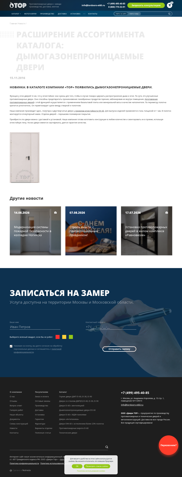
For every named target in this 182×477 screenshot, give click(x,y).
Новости (13, 428)
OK (77, 466)
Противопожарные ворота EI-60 (73, 428)
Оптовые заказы (42, 401)
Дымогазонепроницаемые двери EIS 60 (77, 410)
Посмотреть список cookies (97, 466)
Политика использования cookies (55, 463)
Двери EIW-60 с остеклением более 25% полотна (81, 423)
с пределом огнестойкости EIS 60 (89, 111)
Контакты (14, 432)
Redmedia (26, 470)
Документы (15, 419)
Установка (40, 414)
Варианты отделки (43, 428)
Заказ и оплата (42, 396)
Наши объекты (16, 414)
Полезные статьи (43, 432)
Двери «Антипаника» (69, 419)
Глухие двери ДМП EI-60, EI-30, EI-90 (75, 396)
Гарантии (39, 419)
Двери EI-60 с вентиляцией (71, 405)
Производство (41, 405)
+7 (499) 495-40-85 (116, 3)
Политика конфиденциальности (24, 463)
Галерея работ (16, 410)
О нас (12, 396)
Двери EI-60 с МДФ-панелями (72, 414)
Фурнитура (40, 423)
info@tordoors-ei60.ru (93, 5)
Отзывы (13, 401)
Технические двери (68, 432)
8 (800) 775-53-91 (116, 6)
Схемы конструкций (19, 423)
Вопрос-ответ (16, 405)
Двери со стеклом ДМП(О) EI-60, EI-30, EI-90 (78, 401)
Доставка (39, 410)
